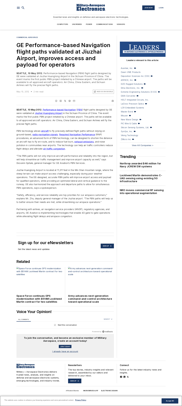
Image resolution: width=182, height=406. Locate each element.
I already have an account (65, 351)
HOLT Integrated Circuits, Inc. (135, 100)
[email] (74, 101)
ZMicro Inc (126, 139)
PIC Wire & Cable (129, 123)
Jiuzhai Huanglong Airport (48, 113)
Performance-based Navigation (59, 109)
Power (89, 24)
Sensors (121, 24)
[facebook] (56, 101)
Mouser (124, 115)
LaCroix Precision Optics (132, 103)
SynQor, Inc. (127, 131)
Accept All (170, 401)
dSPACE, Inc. (127, 80)
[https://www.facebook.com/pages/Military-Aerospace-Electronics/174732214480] (121, 377)
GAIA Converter (128, 96)
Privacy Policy (80, 400)
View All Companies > (142, 145)
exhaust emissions (84, 141)
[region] (65, 325)
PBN (79, 109)
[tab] (23, 319)
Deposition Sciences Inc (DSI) (135, 76)
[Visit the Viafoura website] (107, 332)
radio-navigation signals (45, 134)
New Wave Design (129, 119)
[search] (23, 8)
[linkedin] (60, 101)
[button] (18, 8)
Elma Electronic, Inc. (130, 88)
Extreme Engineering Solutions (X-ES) (139, 92)
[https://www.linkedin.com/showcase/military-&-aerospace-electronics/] (124, 377)
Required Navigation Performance (77, 134)
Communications (104, 24)
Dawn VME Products (131, 72)
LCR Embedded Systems (132, 107)
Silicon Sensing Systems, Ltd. (135, 127)
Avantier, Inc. (127, 68)
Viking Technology (129, 135)
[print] (112, 101)
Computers (62, 24)
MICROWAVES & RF (90, 391)
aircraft (45, 131)
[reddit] (69, 101)
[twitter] (65, 101)
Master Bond (127, 111)
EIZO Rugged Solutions (132, 84)
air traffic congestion (54, 148)
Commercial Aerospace (27, 37)
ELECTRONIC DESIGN (109, 391)
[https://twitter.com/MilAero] (128, 377)
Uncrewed (77, 24)
